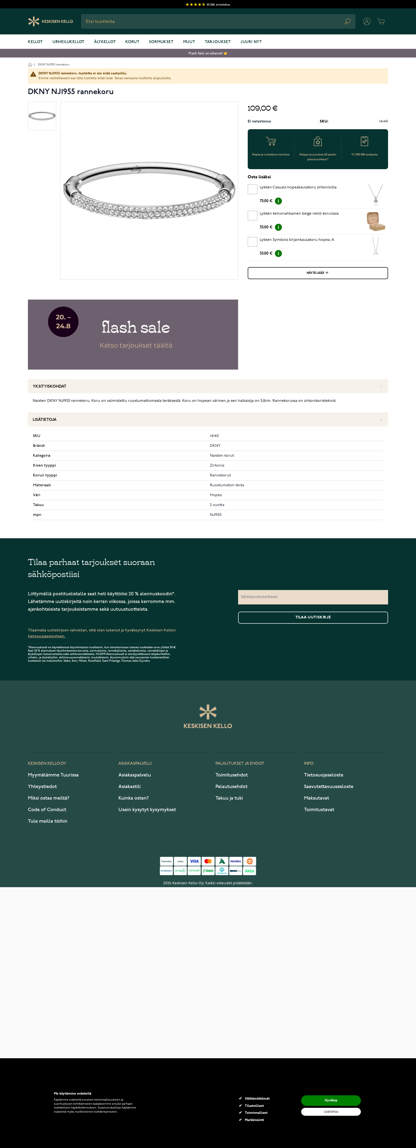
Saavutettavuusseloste (328, 786)
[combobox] (218, 21)
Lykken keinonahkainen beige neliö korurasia (299, 214)
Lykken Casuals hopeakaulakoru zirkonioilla (298, 187)
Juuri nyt (251, 42)
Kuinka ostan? (133, 798)
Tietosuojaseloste (323, 775)
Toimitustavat (319, 810)
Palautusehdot (231, 786)
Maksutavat (316, 798)
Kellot (35, 42)
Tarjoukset (218, 42)
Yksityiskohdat (49, 387)
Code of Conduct (47, 810)
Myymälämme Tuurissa (53, 775)
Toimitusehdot (231, 775)
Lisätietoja (45, 420)
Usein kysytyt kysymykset (147, 810)
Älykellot (105, 42)
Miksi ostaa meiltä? (48, 798)
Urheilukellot (68, 42)
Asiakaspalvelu (134, 775)
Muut (189, 42)
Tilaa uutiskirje (313, 617)
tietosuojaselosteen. (46, 636)
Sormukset (161, 42)
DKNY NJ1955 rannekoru (53, 64)
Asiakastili (129, 786)
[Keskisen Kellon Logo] (50, 21)
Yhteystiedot (42, 786)
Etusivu (30, 64)
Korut (132, 42)
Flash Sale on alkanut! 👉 (208, 53)
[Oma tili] (367, 21)
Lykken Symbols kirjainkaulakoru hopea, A (297, 240)
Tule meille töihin (47, 821)
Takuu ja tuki (229, 798)
